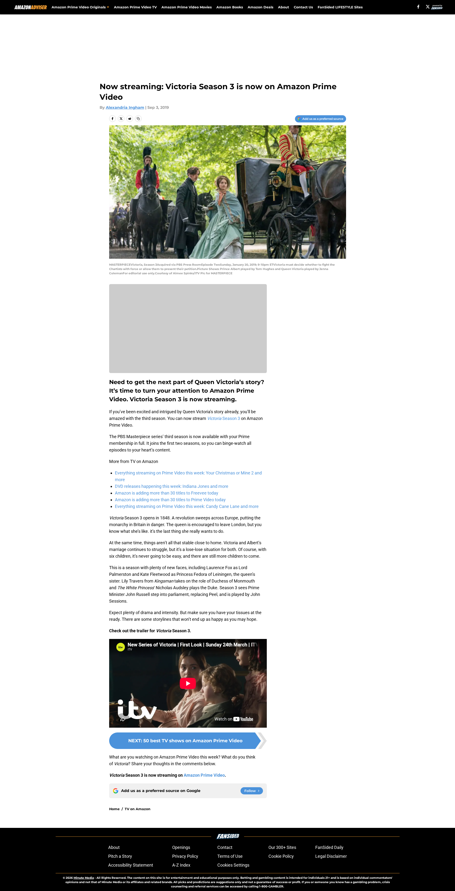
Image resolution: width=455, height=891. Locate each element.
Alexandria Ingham (125, 107)
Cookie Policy (281, 856)
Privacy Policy (185, 856)
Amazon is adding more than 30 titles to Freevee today (166, 492)
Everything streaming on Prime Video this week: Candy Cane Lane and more (187, 506)
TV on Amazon (137, 809)
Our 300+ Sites (282, 847)
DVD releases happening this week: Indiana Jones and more (171, 486)
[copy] (138, 118)
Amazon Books (229, 7)
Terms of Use (230, 856)
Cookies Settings (233, 865)
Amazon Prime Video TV (135, 7)
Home (114, 809)
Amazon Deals (260, 7)
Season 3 (223, 418)
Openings (181, 847)
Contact (224, 847)
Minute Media (84, 878)
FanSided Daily (329, 847)
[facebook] (418, 7)
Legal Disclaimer (331, 856)
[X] (428, 7)
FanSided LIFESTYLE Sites (340, 7)
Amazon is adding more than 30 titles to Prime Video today (170, 499)
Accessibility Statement (130, 865)
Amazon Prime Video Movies (186, 7)
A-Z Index (181, 865)
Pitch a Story (120, 856)
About (283, 7)
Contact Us (303, 7)
